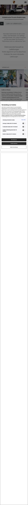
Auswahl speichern (14, 143)
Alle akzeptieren (14, 139)
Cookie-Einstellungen (14, 147)
